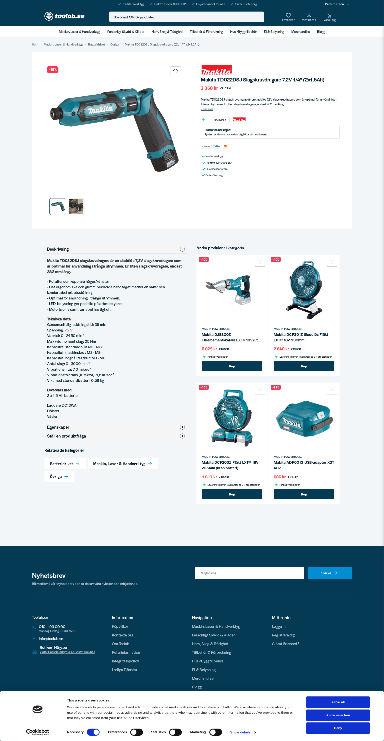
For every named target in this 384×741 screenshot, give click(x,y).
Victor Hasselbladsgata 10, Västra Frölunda (67, 651)
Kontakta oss (122, 635)
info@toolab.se (51, 638)
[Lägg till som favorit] (288, 16)
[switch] (136, 732)
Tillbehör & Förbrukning (206, 31)
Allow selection (338, 715)
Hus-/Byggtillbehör (243, 31)
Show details (240, 732)
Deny (338, 728)
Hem (35, 44)
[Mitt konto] (309, 16)
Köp (232, 366)
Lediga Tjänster (124, 669)
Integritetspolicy (125, 661)
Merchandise (300, 31)
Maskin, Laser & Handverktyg (79, 31)
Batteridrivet (96, 44)
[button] (259, 17)
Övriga (114, 44)
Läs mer (208, 109)
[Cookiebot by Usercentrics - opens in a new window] (37, 732)
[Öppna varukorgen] (330, 16)
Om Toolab (121, 643)
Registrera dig (283, 635)
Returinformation (126, 652)
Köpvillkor (120, 626)
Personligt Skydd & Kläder (125, 31)
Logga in (279, 626)
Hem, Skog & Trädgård (167, 31)
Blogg (321, 31)
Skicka (326, 573)
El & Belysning (274, 31)
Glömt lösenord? (285, 643)
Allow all (338, 702)
